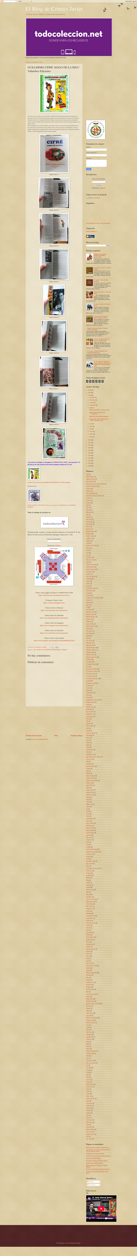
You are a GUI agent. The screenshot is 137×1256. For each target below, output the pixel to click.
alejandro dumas (90, 479)
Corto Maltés (89, 590)
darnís (88, 605)
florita (87, 728)
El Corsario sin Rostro (92, 671)
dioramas (88, 621)
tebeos (88, 1048)
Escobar (88, 697)
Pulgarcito (64, 649)
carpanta (88, 540)
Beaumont (89, 512)
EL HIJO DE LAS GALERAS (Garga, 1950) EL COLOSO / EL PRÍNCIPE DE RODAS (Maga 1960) (102, 364)
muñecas (88, 920)
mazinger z (89, 897)
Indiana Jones (90, 790)
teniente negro (90, 1053)
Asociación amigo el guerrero (94, 495)
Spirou (88, 1029)
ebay (87, 638)
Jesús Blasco (90, 818)
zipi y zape (89, 1139)
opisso (88, 953)
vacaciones (89, 1103)
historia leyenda (90, 778)
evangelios (89, 709)
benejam (88, 517)
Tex (87, 1065)
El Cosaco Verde (90, 673)
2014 (89, 463)
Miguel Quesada (90, 901)
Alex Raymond (90, 481)
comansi (88, 574)
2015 (89, 460)
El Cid (87, 666)
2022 (89, 442)
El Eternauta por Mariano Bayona (95, 1153)
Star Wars (89, 1032)
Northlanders (89, 939)
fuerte (87, 740)
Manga (88, 887)
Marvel (88, 894)
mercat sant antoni (91, 899)
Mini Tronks (89, 906)
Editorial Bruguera (56, 649)
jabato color (89, 804)
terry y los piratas (91, 1063)
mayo (91, 426)
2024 (89, 395)
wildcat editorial (90, 1129)
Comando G (89, 571)
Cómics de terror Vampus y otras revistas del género (101, 317)
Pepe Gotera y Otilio (91, 965)
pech (87, 961)
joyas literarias (90, 830)
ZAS (87, 1136)
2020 (89, 447)
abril (91, 429)
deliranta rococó (90, 612)
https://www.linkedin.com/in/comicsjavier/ (54, 618)
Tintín (87, 1077)
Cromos (88, 595)
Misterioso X (89, 908)
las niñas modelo (90, 861)
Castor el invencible (91, 545)
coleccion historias (91, 564)
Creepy (88, 593)
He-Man (88, 768)
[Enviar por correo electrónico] (51, 647)
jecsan (88, 813)
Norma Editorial (90, 937)
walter (87, 1124)
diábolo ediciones (91, 616)
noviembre (93, 400)
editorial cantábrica (91, 650)
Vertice (88, 1117)
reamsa (88, 996)
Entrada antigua (76, 736)
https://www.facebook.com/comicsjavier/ (54, 633)
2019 (89, 450)
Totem (88, 1091)
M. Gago (88, 873)
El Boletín (89, 659)
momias (88, 911)
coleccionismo (90, 567)
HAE (87, 761)
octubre (92, 402)
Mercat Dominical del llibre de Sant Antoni (97, 1147)
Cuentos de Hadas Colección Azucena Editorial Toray (102, 339)
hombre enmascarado (92, 780)
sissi (87, 1025)
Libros (87, 866)
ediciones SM (90, 645)
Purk (87, 991)
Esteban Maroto (90, 702)
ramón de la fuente (91, 994)
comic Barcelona (90, 576)
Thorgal (88, 1070)
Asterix (88, 498)
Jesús (87, 816)
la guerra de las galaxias (92, 851)
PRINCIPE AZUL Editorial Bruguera (98, 416)
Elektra (88, 690)
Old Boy (88, 951)
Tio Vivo (88, 1079)
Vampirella (89, 1108)
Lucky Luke (89, 870)
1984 (87, 474)
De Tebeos (89, 609)
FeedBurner (58, 545)
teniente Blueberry (91, 1051)
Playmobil (89, 975)
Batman (88, 510)
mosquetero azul (90, 915)
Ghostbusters (89, 749)
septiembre (93, 405)
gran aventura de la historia (93, 756)
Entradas (91, 1181)
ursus (87, 1101)
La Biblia (88, 847)
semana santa (90, 1020)
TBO (87, 1044)
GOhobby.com (90, 754)
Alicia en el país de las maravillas (95, 484)
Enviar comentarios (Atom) (40, 739)
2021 (89, 445)
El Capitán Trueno (91, 664)
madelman (89, 875)
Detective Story (90, 614)
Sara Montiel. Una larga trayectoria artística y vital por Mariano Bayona (98, 1150)
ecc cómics (89, 640)
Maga (87, 880)
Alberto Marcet (90, 476)
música (88, 927)
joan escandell (90, 823)
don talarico (89, 633)
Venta (87, 1115)
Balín (87, 505)
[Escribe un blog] (53, 647)
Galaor (88, 742)
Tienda (88, 1072)
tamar (87, 1041)
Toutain (88, 1093)
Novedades (89, 944)
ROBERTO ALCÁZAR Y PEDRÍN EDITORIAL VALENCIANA (100, 256)
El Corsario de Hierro (91, 669)
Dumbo (88, 635)
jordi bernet (89, 825)
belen (87, 514)
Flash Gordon (89, 726)
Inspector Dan (90, 792)
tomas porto (89, 1086)
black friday (89, 524)
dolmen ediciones (91, 626)
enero (91, 436)
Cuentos (88, 600)
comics (88, 581)
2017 (89, 455)
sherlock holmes (90, 1022)
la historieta (89, 854)
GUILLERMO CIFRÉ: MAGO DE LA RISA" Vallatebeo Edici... (99, 419)
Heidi (87, 771)
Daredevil (88, 602)
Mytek (88, 930)
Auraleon (88, 500)
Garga (87, 747)
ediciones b (89, 643)
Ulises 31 (88, 1096)
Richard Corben (90, 1001)
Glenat (88, 752)
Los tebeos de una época (93, 868)
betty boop (89, 519)
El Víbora (88, 685)
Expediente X (89, 714)
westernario (89, 1127)
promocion (89, 984)
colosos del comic (91, 569)
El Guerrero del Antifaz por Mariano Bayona (98, 1169)
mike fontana (89, 904)
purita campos (90, 989)
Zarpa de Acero (90, 1134)
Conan (88, 586)
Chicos (88, 548)
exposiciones (89, 716)
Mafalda (88, 877)
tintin (87, 1075)
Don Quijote (89, 631)
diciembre (92, 397)
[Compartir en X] (54, 647)
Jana (87, 811)
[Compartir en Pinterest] (58, 647)
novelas (88, 946)
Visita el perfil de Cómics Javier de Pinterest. (98, 223)
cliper (87, 562)
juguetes (88, 835)
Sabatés (88, 1008)
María (87, 892)
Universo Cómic (90, 1098)
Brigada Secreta (90, 531)
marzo (91, 431)
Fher (87, 721)
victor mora (89, 1120)
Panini (88, 956)
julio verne (89, 837)
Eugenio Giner (90, 707)
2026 (89, 390)
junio (91, 423)
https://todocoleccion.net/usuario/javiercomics (54, 595)
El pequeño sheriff (91, 683)
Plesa (87, 977)
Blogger (78, 1243)
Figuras (88, 723)
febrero (92, 434)
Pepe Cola (89, 963)
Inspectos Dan (90, 794)
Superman (89, 1039)
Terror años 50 (90, 1060)
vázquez (88, 1113)
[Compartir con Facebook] (56, 647)
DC (87, 607)
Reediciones (89, 999)
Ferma (88, 718)
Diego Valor (89, 619)
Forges (88, 730)
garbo (87, 745)
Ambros (88, 488)
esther (88, 704)
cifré (34, 649)
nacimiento (89, 932)
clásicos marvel (90, 559)
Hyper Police (89, 785)
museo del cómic (90, 923)
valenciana (89, 1105)
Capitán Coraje (90, 536)
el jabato (88, 681)
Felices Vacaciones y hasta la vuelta (99, 410)
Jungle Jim (89, 840)
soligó (87, 1027)
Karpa (87, 842)
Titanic (88, 1082)
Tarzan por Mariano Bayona (93, 1158)
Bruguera (88, 533)
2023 (89, 440)
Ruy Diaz (88, 1006)
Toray (87, 1089)
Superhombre (89, 1037)
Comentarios (92, 1184)
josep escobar (90, 828)
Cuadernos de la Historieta (44, 649)
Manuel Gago (89, 889)
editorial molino (90, 654)
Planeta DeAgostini (91, 972)
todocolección (90, 1084)
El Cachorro (89, 662)
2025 (89, 392)
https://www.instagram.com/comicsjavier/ (54, 625)
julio (91, 407)
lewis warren (89, 863)
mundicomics (89, 918)
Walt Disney (89, 1122)
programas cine (90, 982)
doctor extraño (90, 624)
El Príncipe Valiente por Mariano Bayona (97, 1160)
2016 (89, 458)
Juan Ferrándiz (90, 832)
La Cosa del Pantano (91, 849)
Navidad (88, 934)
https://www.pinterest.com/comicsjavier (54, 610)
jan (87, 809)
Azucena (88, 502)
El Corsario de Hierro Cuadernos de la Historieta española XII (97, 351)
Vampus (88, 1110)
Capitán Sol (89, 538)
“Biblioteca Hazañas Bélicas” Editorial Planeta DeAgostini (97, 329)
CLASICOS (89, 557)
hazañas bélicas (90, 766)
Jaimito (88, 806)
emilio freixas (89, 692)
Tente (87, 1056)
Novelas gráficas (90, 949)
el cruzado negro (90, 676)
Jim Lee (88, 821)
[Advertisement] (54, 720)
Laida (87, 859)
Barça (87, 507)
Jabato (88, 802)
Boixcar (88, 526)
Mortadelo (89, 913)
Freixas (88, 738)
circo (87, 555)
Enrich (88, 695)
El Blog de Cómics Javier (54, 8)
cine (87, 552)
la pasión (88, 856)
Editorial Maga (90, 652)
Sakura (88, 1010)
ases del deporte (90, 493)
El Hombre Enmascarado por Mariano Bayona (98, 1156)
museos (88, 925)
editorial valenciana (91, 657)
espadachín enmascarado (93, 700)
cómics (88, 583)
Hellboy (88, 773)
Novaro (88, 942)
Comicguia (89, 578)
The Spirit (88, 1067)
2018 (89, 453)
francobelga (89, 735)
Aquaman (88, 491)
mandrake (89, 885)
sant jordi (88, 1015)
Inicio (56, 736)
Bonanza (88, 529)
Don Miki (88, 628)
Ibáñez (88, 787)
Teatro (88, 1046)
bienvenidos (89, 522)
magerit (88, 882)
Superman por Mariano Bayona (94, 1163)
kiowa (87, 844)
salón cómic (89, 1013)
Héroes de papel (90, 775)
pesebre (88, 968)
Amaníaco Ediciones (91, 486)
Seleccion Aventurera (92, 1018)
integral (88, 797)
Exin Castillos (90, 711)
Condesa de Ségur (91, 588)
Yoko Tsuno (89, 1131)
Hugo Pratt (89, 783)
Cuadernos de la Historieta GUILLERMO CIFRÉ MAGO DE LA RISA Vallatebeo (49, 482)
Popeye (88, 980)
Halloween (89, 764)
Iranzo (88, 799)
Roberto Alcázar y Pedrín (93, 1003)
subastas (88, 1034)
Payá (87, 958)
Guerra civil (89, 759)
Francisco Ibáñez (91, 733)
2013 (89, 466)
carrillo (88, 543)
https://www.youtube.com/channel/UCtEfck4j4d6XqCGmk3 (54, 640)
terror (87, 1058)
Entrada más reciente (34, 736)
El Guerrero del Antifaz (92, 678)
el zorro (88, 688)
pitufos (88, 970)
